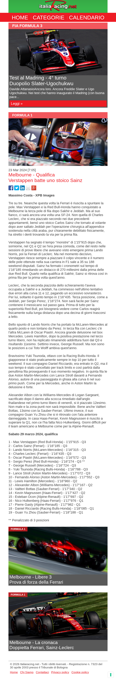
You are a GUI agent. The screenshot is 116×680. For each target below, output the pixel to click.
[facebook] (10, 189)
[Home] (58, 6)
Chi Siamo (27, 672)
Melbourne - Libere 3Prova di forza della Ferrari (36, 579)
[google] (33, 189)
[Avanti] (58, 52)
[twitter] (16, 189)
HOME (20, 17)
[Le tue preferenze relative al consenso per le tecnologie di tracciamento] (111, 675)
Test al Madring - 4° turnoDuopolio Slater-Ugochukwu (41, 80)
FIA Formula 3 (27, 26)
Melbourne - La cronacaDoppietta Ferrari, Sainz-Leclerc (41, 645)
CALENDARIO (86, 17)
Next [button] (109, 65)
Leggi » (17, 103)
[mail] (28, 189)
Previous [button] (6, 65)
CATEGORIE (48, 17)
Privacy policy (60, 672)
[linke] (22, 189)
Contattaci (42, 672)
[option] (58, 65)
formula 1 (22, 115)
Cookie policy (80, 672)
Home (14, 672)
